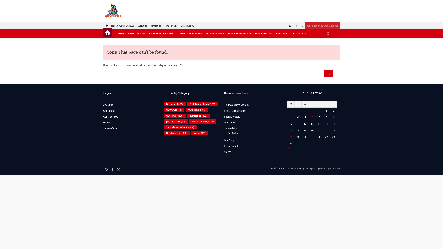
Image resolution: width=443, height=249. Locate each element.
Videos (302, 33)
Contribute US (187, 26)
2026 (308, 168)
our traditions (238, 33)
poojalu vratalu (191, 33)
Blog (302, 168)
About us (142, 26)
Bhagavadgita (285, 33)
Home (106, 122)
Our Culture (174, 110)
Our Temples (263, 33)
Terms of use (170, 26)
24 (291, 137)
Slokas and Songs (203, 121)
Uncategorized (176, 133)
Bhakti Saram (278, 168)
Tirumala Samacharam (130, 33)
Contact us (155, 26)
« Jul (287, 148)
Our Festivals (215, 33)
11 (298, 123)
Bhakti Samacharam (162, 33)
